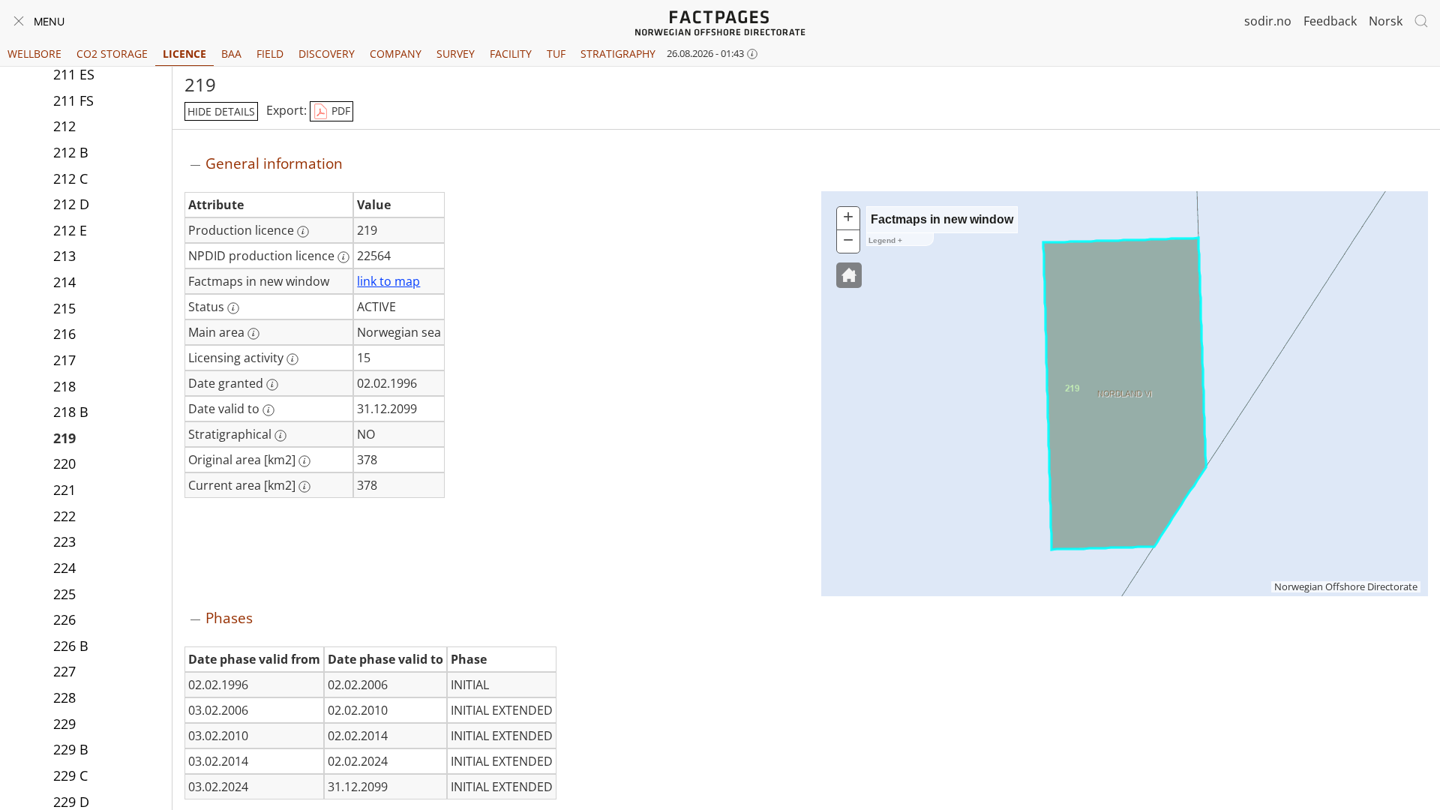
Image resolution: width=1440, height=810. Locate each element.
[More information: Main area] (254, 334)
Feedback (1330, 21)
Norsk (1385, 21)
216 (64, 334)
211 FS (73, 101)
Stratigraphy (618, 53)
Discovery (326, 53)
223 (64, 541)
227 (64, 671)
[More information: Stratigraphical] (280, 436)
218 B (70, 412)
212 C (70, 179)
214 (64, 282)
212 (64, 126)
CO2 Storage (112, 53)
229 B (70, 749)
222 (64, 516)
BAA (231, 53)
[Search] (1421, 21)
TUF (556, 53)
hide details (221, 111)
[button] (849, 275)
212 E (70, 230)
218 (64, 386)
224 (64, 568)
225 (64, 594)
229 (64, 724)
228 (64, 697)
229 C (70, 775)
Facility (511, 53)
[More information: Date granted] (272, 385)
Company (396, 53)
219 (64, 438)
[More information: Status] (233, 308)
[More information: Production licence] (303, 232)
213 (64, 256)
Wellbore (35, 53)
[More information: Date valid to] (268, 410)
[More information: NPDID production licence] (344, 257)
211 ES (73, 74)
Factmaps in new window (942, 219)
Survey (455, 53)
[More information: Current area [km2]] (304, 487)
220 (64, 463)
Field (270, 53)
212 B (70, 152)
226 (64, 619)
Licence (184, 53)
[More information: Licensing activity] (292, 359)
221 (64, 490)
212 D (71, 204)
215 (64, 308)
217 (64, 360)
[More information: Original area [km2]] (304, 461)
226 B (70, 646)
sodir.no (1268, 21)
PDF (339, 111)
